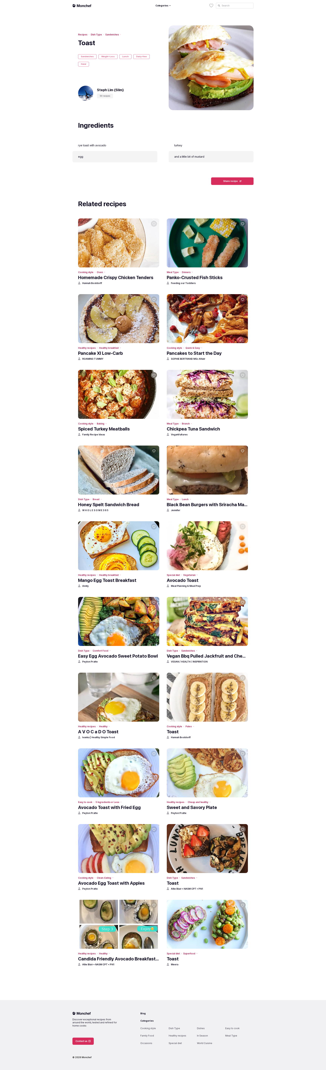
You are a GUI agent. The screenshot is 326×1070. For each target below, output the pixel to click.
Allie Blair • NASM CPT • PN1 (187, 888)
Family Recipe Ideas (93, 434)
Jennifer (175, 510)
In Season (202, 1035)
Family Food (147, 1035)
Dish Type (96, 34)
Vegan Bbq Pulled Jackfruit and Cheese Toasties (207, 656)
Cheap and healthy (198, 802)
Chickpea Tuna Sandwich (193, 429)
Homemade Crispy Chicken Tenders (115, 277)
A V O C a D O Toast (98, 731)
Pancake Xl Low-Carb (100, 353)
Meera (174, 964)
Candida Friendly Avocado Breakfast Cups (118, 959)
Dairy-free (141, 56)
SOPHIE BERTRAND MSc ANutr (188, 358)
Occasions (146, 1043)
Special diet (173, 575)
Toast (173, 731)
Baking (100, 423)
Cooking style (85, 272)
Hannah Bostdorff (92, 283)
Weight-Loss (108, 56)
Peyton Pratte (90, 661)
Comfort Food (100, 650)
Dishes (201, 1028)
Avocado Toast (182, 580)
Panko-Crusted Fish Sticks (195, 277)
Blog (143, 1013)
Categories (147, 1020)
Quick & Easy (192, 347)
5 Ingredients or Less (107, 802)
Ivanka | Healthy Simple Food (98, 737)
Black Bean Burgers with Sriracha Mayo (207, 504)
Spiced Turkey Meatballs (104, 429)
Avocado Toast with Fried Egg (109, 807)
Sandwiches (112, 34)
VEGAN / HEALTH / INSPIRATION (189, 661)
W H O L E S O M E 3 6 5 (95, 510)
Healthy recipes (87, 347)
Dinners (186, 272)
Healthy (103, 726)
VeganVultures (179, 434)
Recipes (82, 34)
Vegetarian (189, 575)
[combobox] (235, 5)
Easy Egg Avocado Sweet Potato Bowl (118, 656)
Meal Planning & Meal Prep (186, 586)
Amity (85, 586)
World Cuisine (204, 1043)
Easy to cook (85, 802)
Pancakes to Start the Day (194, 353)
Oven (100, 272)
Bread (96, 499)
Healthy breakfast (109, 347)
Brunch (186, 423)
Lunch (125, 56)
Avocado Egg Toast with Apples (111, 883)
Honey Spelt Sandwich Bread (108, 504)
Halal (83, 64)
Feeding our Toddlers (183, 283)
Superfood (189, 953)
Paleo (188, 726)
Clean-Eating (104, 877)
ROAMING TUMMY (92, 358)
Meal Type (172, 272)
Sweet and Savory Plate (192, 807)
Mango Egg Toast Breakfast (107, 580)
